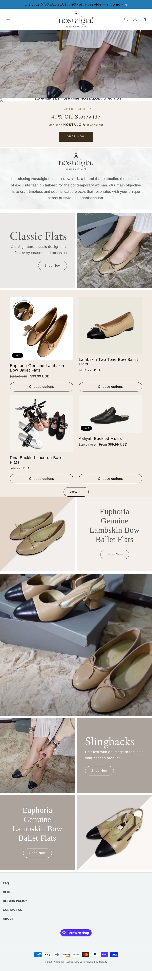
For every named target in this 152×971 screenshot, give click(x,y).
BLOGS (8, 892)
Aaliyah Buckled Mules (100, 438)
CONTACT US (12, 909)
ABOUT (8, 918)
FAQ (6, 883)
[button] (8, 19)
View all (76, 492)
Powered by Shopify (96, 962)
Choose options (41, 386)
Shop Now (76, 136)
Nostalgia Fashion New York (69, 962)
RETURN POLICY (15, 900)
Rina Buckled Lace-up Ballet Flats (37, 459)
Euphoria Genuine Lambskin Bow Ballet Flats (37, 367)
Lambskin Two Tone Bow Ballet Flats (108, 361)
